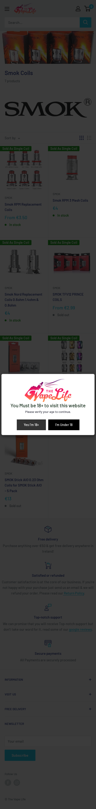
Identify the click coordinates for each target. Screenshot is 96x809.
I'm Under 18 (63, 425)
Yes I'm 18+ (31, 425)
